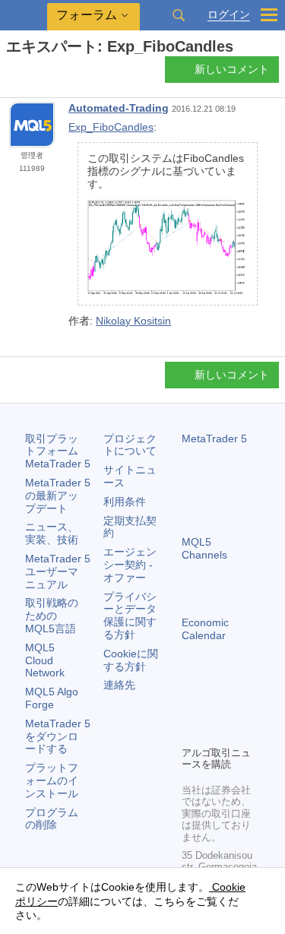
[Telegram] (215, 707)
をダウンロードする (57, 736)
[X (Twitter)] (239, 707)
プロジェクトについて (130, 445)
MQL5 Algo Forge (51, 698)
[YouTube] (191, 732)
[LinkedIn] (215, 732)
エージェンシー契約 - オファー (130, 565)
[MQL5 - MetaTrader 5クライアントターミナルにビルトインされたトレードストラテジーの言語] (23, 15)
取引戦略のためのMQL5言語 (51, 616)
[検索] (178, 15)
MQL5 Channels (204, 548)
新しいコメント (232, 69)
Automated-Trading (118, 108)
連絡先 (119, 685)
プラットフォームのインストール (51, 780)
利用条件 (124, 501)
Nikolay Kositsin (133, 321)
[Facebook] (191, 707)
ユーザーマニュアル (57, 571)
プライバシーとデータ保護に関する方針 (130, 615)
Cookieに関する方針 (130, 660)
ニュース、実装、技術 (51, 533)
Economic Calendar (205, 628)
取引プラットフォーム (57, 451)
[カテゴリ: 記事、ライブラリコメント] (29, 74)
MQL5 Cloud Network (45, 660)
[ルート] (10, 73)
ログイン (228, 15)
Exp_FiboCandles (111, 127)
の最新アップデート (57, 495)
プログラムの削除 (51, 818)
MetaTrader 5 (214, 438)
